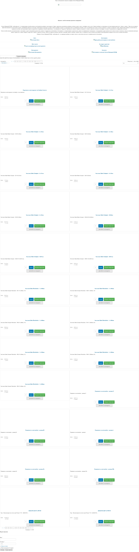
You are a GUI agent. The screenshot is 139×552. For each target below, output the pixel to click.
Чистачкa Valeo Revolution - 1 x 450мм (104, 288)
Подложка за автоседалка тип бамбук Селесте (35, 90)
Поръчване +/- (4, 62)
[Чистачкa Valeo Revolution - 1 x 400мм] (35, 279)
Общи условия (4, 546)
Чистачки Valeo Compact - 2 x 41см (104, 90)
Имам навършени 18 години (7, 548)
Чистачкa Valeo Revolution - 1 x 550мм (104, 352)
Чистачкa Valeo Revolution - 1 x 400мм (34, 288)
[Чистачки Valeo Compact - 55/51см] (104, 242)
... (22, 61)
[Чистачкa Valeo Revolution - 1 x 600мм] (35, 375)
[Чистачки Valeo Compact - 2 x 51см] (35, 159)
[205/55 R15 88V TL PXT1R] (104, 496)
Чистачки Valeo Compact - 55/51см (104, 256)
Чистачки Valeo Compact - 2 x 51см (35, 173)
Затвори (2, 549)
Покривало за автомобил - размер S (104, 391)
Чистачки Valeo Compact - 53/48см (104, 215)
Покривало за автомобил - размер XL (34, 469)
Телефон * (2, 541)
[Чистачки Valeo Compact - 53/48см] (104, 201)
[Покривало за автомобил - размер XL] (35, 456)
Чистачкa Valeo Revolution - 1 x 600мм (34, 384)
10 (34, 61)
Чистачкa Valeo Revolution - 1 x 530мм (34, 352)
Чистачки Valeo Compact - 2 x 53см (104, 173)
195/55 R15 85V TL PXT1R (34, 510)
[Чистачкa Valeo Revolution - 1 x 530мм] (35, 343)
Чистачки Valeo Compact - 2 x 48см (104, 131)
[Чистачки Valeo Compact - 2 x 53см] (104, 159)
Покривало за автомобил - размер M (34, 430)
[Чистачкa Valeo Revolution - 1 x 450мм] (104, 279)
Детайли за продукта (34, 104)
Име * (1, 537)
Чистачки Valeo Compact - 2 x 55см (35, 215)
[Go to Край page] (41, 61)
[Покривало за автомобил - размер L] (104, 417)
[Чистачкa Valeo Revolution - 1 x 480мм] (35, 311)
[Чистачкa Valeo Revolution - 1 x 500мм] (104, 311)
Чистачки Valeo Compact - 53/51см (34, 256)
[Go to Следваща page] (38, 61)
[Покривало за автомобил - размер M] (35, 417)
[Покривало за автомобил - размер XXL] (104, 456)
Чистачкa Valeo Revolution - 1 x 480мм (34, 320)
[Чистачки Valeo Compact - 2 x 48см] (104, 117)
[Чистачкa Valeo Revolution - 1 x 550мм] (104, 343)
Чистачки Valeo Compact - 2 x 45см (35, 131)
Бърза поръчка (9, 549)
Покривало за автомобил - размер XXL (104, 469)
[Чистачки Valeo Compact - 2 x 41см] (104, 76)
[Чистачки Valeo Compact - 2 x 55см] (35, 201)
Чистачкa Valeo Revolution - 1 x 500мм (104, 320)
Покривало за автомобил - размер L (104, 430)
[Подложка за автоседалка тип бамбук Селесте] (35, 76)
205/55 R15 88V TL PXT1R (104, 510)
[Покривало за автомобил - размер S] (104, 378)
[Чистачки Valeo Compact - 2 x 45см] (35, 117)
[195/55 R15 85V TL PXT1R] (35, 496)
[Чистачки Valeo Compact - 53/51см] (35, 242)
